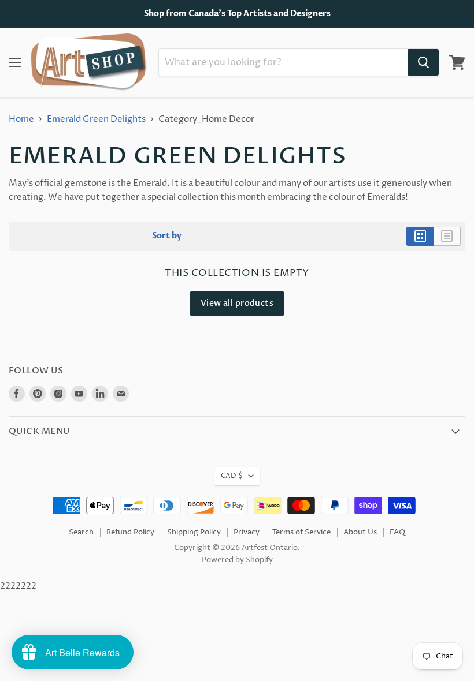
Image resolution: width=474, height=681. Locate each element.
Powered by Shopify (237, 560)
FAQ (397, 532)
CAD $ (232, 476)
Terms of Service (301, 532)
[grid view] (420, 236)
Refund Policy (130, 532)
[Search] (423, 62)
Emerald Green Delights (96, 119)
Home (21, 119)
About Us (360, 532)
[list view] (447, 236)
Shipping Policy (194, 532)
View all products (237, 303)
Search (81, 532)
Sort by (167, 236)
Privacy (247, 532)
